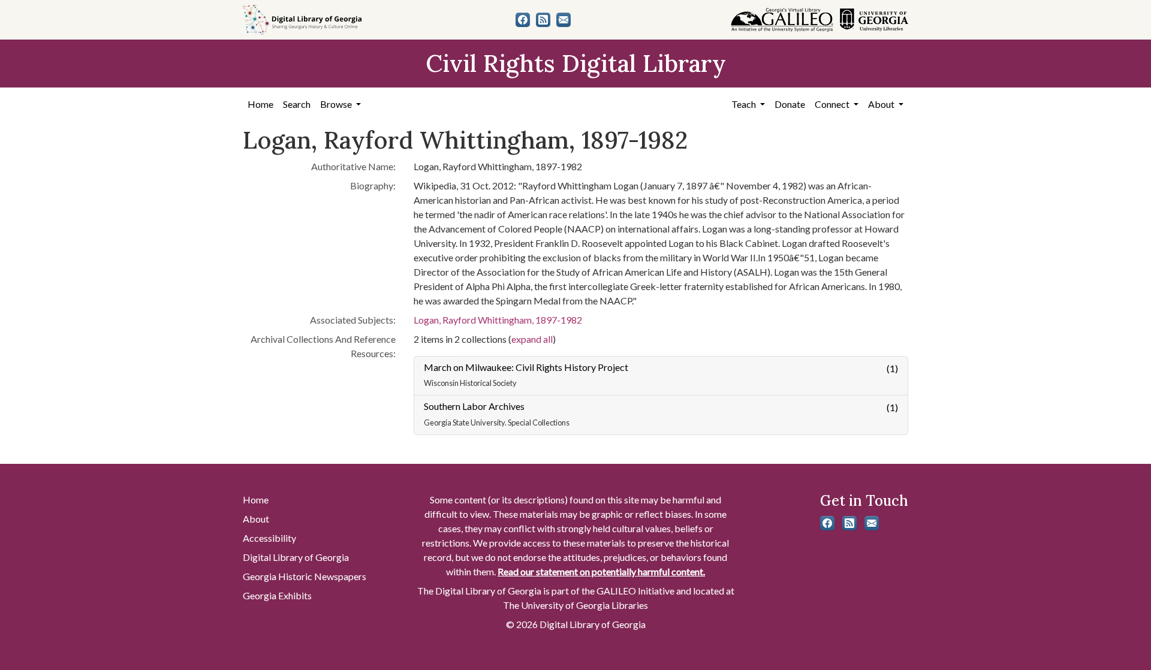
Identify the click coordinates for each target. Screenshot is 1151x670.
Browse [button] (337, 104)
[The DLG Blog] (543, 20)
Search (297, 104)
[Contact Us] (563, 20)
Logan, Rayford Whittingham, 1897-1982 (498, 319)
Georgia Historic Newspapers (304, 576)
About (256, 518)
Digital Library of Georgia (296, 557)
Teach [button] (744, 104)
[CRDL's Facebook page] (523, 20)
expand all (532, 339)
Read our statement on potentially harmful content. (601, 571)
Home (260, 104)
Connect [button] (833, 104)
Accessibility (269, 538)
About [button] (882, 104)
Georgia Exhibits (277, 595)
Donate (790, 104)
